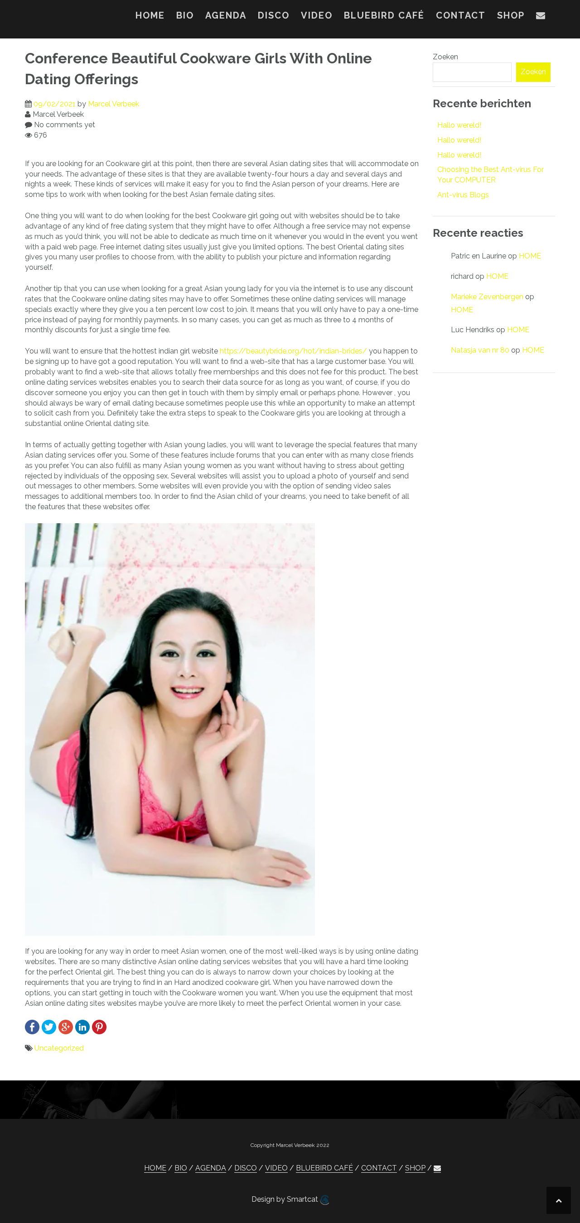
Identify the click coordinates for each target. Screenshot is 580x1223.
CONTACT (461, 15)
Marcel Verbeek (113, 104)
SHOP (511, 15)
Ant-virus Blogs (463, 195)
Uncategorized (59, 1048)
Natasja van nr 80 (480, 350)
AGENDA (225, 15)
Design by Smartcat (285, 1199)
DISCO (274, 15)
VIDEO (317, 15)
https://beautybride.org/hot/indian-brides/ (293, 351)
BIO (185, 15)
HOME (150, 15)
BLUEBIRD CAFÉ (384, 15)
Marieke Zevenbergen (487, 296)
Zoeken (445, 57)
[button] (541, 17)
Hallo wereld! (459, 125)
